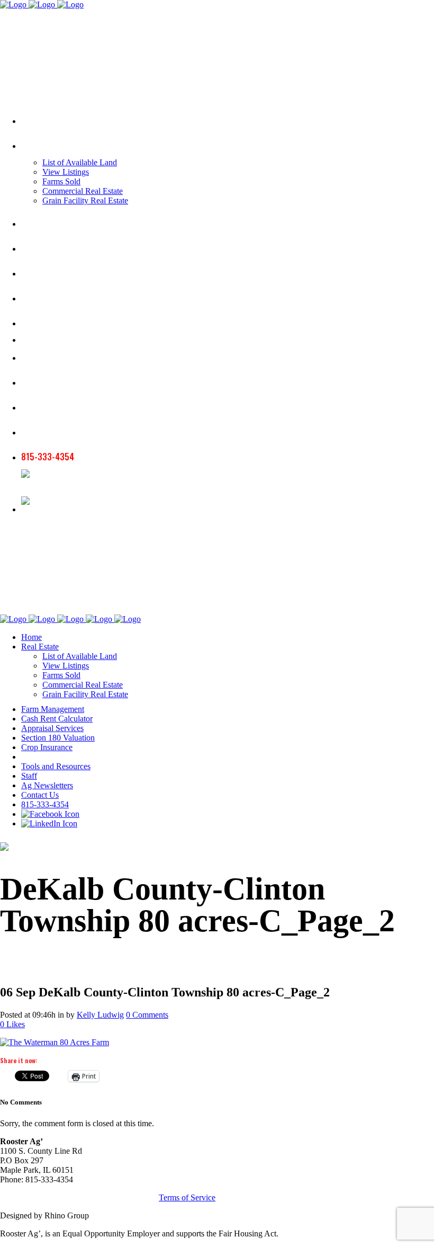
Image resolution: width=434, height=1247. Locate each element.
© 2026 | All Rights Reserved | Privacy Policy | (79, 1197)
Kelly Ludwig (100, 1014)
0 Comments (147, 1014)
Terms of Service (187, 1197)
